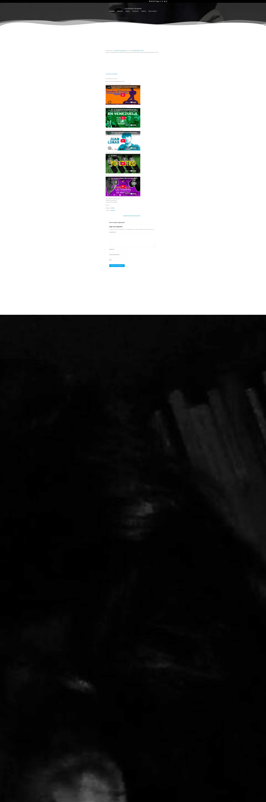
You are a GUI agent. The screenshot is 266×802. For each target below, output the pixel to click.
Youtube (112, 210)
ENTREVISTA (136, 11)
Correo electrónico (114, 254)
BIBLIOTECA (120, 11)
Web (110, 260)
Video (113, 208)
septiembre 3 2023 (138, 50)
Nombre (112, 249)
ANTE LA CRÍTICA (153, 11)
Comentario (112, 232)
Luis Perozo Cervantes (120, 50)
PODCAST (127, 11)
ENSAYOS (143, 11)
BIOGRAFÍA (111, 11)
